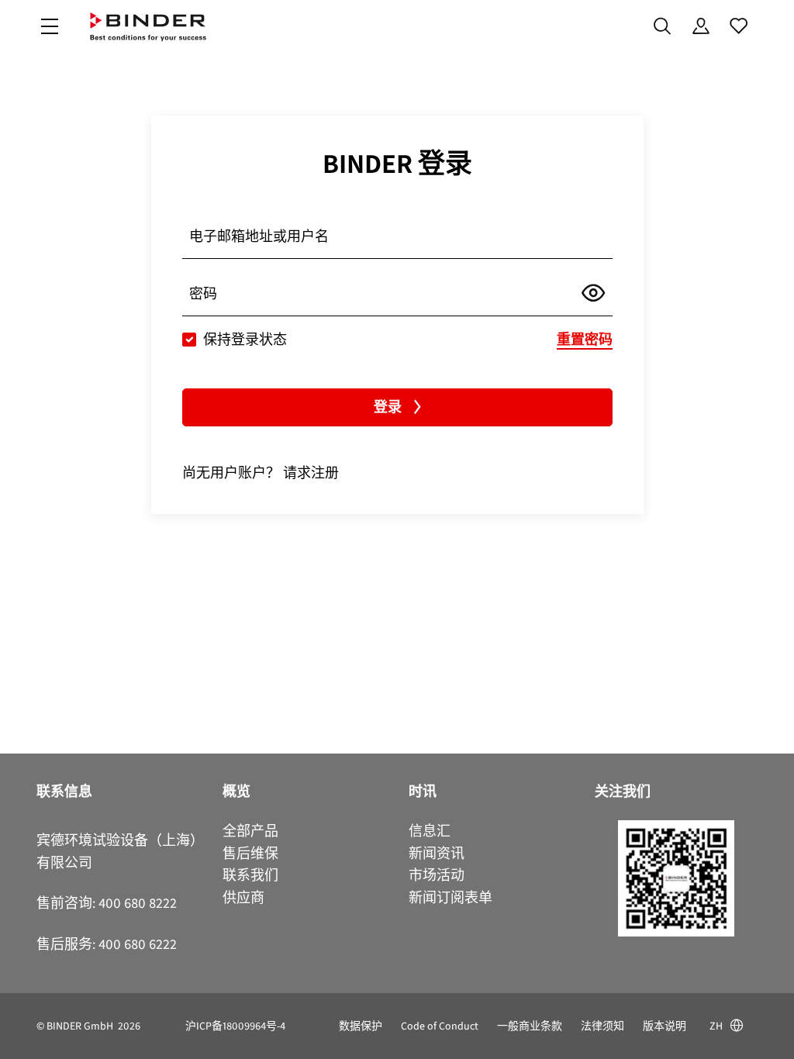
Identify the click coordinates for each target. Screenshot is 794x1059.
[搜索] (663, 26)
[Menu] (49, 27)
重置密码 (585, 339)
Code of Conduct (439, 1026)
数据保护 (360, 1026)
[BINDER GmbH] (148, 26)
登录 (388, 407)
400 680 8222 (137, 903)
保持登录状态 (245, 339)
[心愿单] (739, 26)
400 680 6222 (137, 944)
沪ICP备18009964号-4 (235, 1026)
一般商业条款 (529, 1026)
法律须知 (602, 1026)
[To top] (16, 1038)
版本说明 (664, 1026)
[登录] (701, 26)
